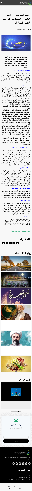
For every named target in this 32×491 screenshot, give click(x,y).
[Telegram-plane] (20, 463)
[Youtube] (17, 463)
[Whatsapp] (14, 463)
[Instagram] (23, 463)
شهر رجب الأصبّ (16, 231)
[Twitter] (29, 463)
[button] (1, 2)
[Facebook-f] (26, 463)
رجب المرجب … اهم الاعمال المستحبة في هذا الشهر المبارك (16, 18)
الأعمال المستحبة (26, 231)
